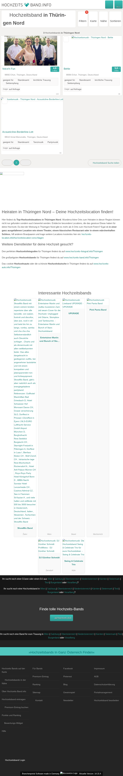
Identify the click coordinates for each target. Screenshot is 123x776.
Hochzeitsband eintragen (14, 699)
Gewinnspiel (69, 692)
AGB (96, 676)
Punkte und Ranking (11, 715)
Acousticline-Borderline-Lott (17, 131)
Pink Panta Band (98, 310)
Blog (65, 684)
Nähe (103, 21)
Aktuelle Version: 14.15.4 (90, 774)
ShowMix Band (25, 528)
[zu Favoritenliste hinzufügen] (4, 39)
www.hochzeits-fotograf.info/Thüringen (84, 251)
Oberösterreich (72, 579)
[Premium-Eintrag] (117, 296)
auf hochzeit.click (63, 618)
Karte (93, 21)
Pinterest (67, 676)
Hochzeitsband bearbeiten (106, 700)
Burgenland (56, 582)
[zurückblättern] (8, 51)
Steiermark (114, 579)
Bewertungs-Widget (13, 723)
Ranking (36, 684)
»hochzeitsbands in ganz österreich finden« (61, 652)
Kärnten (103, 579)
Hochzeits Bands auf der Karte (13, 670)
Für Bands (37, 668)
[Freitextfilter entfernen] (109, 4)
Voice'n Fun (8, 68)
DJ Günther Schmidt (49, 557)
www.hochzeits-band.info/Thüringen (81, 257)
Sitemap (36, 692)
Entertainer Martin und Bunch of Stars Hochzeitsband (49, 340)
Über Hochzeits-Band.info (14, 691)
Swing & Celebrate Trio (73, 563)
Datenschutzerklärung (104, 684)
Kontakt (39, 700)
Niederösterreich (89, 579)
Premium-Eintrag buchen (16, 707)
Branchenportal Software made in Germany (40, 774)
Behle (67, 68)
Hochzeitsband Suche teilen (105, 163)
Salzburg (58, 579)
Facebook (68, 668)
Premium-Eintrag (41, 676)
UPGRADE (74, 313)
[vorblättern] (52, 51)
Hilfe (4, 731)
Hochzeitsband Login (14, 760)
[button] (7, 163)
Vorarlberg (72, 582)
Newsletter (68, 700)
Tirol (47, 582)
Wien (50, 579)
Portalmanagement (103, 692)
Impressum (99, 668)
